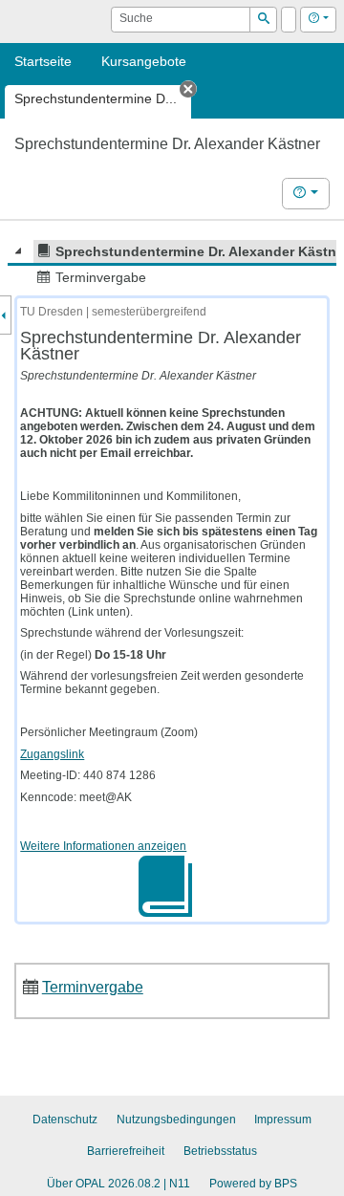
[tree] (172, 265)
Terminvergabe (92, 986)
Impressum (283, 1119)
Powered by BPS (253, 1183)
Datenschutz (64, 1119)
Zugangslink (52, 754)
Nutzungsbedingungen (176, 1119)
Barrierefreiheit (125, 1151)
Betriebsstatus (220, 1151)
